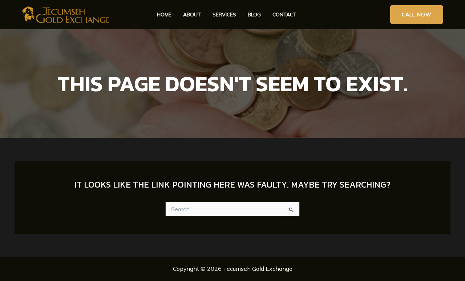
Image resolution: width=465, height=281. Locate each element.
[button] (416, 14)
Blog (254, 15)
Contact (284, 15)
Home (164, 15)
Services (224, 15)
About (192, 15)
